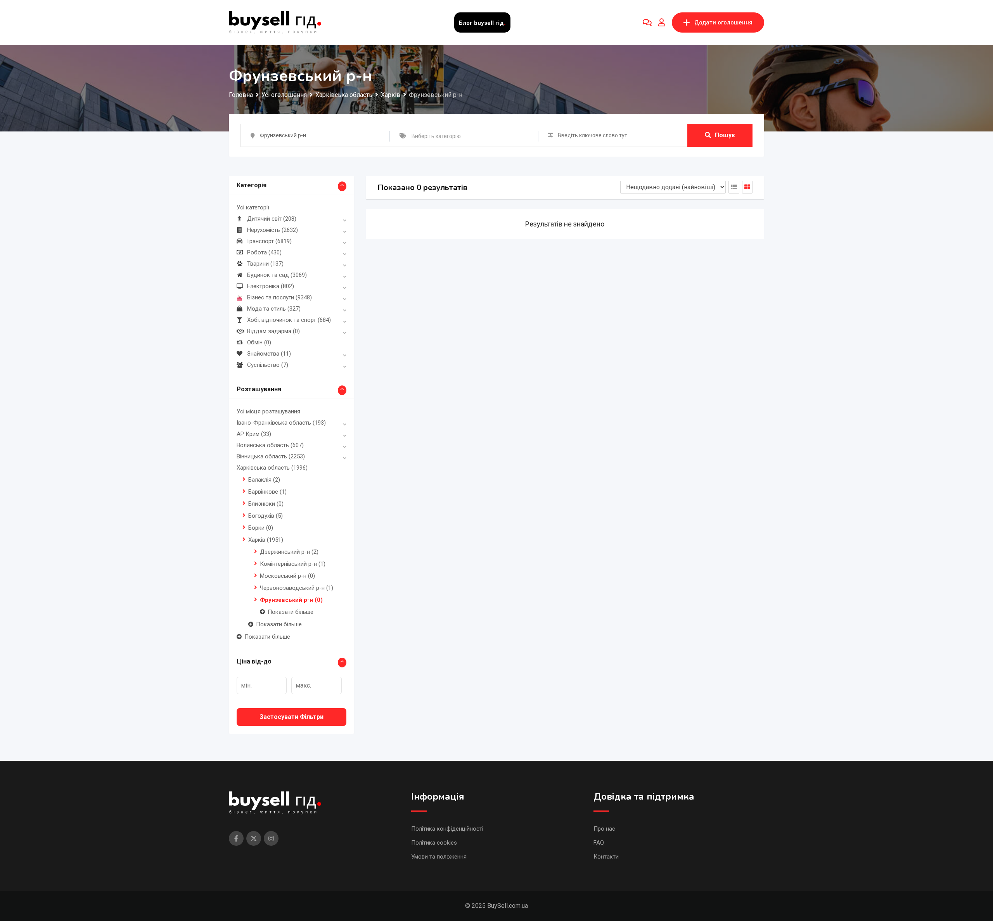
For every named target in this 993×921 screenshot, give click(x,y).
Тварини (265, 263)
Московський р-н (287, 575)
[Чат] (647, 22)
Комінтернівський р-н (292, 563)
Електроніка (270, 286)
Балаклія (264, 479)
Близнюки (266, 503)
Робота (264, 252)
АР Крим (254, 433)
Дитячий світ (271, 218)
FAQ (598, 842)
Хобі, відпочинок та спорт (289, 319)
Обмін (259, 342)
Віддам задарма (273, 331)
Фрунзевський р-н (291, 599)
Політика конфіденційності (447, 828)
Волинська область (270, 445)
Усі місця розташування (268, 411)
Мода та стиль (274, 308)
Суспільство (267, 364)
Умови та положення (439, 856)
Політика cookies (434, 842)
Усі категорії (253, 207)
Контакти (606, 856)
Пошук (725, 135)
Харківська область (272, 467)
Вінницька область (271, 456)
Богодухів (265, 515)
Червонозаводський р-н (296, 587)
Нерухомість (272, 229)
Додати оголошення (723, 22)
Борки (260, 527)
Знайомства (269, 353)
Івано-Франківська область (281, 422)
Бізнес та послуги (279, 297)
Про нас (604, 828)
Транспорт (269, 241)
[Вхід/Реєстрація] (661, 22)
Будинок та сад (277, 274)
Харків (265, 539)
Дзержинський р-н (289, 551)
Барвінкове (267, 491)
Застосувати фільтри (291, 717)
